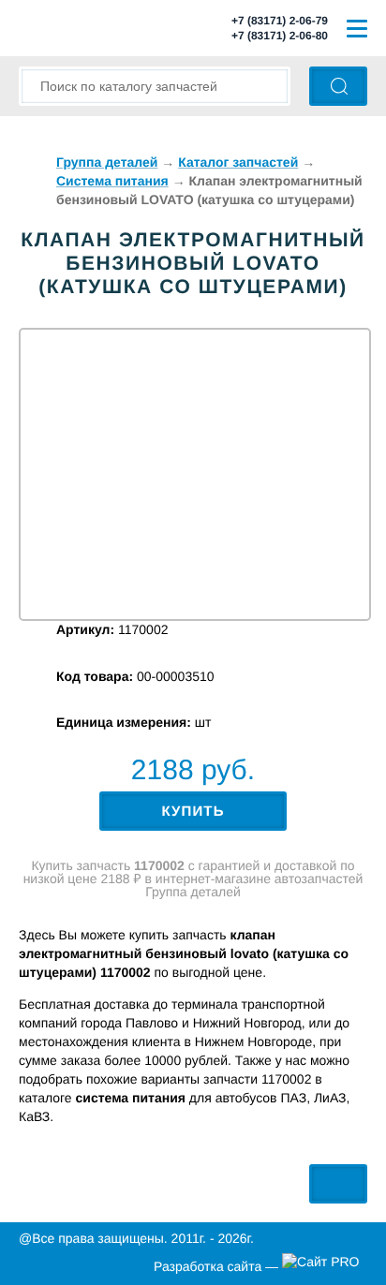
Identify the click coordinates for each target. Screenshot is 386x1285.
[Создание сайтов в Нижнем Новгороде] (324, 1266)
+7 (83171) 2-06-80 (279, 35)
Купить (192, 812)
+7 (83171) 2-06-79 (279, 20)
